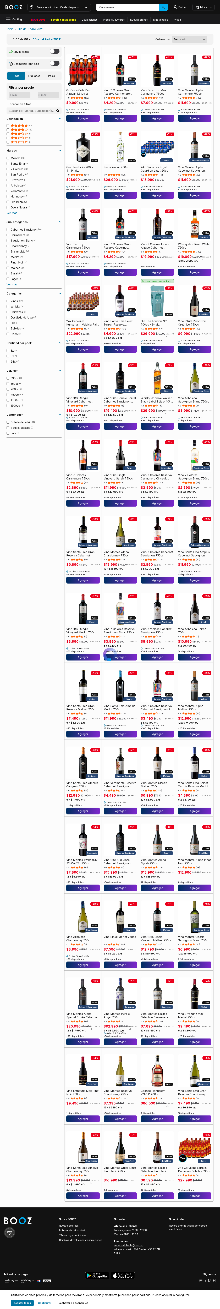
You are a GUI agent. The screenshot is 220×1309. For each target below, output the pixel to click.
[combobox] (189, 39)
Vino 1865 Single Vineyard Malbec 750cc (156, 938)
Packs (52, 75)
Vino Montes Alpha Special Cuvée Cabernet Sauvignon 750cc (82, 1015)
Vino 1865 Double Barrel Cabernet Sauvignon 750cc (120, 399)
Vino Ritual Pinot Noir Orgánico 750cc (192, 322)
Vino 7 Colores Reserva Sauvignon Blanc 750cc (119, 630)
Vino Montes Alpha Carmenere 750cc (190, 91)
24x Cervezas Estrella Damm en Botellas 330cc (194, 1169)
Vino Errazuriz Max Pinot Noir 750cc (82, 1092)
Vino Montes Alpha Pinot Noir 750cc (194, 861)
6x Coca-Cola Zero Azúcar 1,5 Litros (78, 91)
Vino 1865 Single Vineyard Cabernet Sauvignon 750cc (78, 399)
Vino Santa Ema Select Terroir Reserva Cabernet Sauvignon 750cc (118, 322)
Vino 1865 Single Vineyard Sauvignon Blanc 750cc (191, 1246)
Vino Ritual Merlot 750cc (120, 937)
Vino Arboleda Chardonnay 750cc (78, 938)
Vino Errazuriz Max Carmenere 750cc (153, 91)
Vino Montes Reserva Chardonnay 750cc (118, 1092)
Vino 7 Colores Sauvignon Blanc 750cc (193, 476)
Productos (34, 75)
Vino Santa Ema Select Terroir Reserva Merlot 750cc (193, 784)
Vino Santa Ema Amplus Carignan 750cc (82, 784)
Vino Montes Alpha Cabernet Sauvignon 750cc (191, 168)
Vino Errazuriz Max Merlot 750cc (191, 1015)
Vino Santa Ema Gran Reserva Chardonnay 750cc (192, 1092)
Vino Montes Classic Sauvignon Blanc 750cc (193, 938)
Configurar (44, 1302)
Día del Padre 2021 (30, 29)
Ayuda (177, 19)
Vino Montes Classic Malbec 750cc (154, 784)
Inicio (10, 29)
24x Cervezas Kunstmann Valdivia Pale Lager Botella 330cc (82, 322)
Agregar (83, 118)
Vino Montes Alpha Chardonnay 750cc (116, 553)
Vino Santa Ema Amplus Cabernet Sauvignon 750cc (194, 553)
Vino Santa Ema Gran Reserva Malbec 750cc (81, 707)
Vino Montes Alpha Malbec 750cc (190, 707)
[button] (132, 7)
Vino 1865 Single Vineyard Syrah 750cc (118, 476)
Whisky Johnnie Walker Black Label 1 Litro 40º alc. (156, 399)
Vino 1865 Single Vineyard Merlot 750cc (81, 630)
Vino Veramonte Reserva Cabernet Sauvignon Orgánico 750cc (120, 784)
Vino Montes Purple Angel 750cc (117, 1015)
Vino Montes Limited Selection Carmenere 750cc (154, 1015)
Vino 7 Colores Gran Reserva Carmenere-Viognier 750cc (117, 91)
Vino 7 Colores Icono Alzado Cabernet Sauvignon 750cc (155, 245)
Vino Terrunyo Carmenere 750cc (78, 245)
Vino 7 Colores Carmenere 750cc (78, 476)
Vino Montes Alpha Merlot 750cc (153, 1246)
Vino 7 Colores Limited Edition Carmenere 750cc (120, 1246)
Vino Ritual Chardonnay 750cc (81, 1246)
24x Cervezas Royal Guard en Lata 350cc (154, 168)
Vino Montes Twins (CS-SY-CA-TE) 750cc (82, 861)
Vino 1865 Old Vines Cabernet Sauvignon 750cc (117, 861)
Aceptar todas (22, 1302)
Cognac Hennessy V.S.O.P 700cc (153, 1092)
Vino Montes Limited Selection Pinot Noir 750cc (154, 1169)
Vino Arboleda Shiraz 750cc (192, 630)
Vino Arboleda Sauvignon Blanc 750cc (193, 399)
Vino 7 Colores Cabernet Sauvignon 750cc (157, 553)
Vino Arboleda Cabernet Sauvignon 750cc (156, 630)
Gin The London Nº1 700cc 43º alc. (154, 322)
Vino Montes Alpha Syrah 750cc (153, 861)
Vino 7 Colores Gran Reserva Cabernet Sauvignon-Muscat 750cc (117, 245)
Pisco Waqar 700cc (116, 167)
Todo (16, 75)
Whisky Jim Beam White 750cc (194, 245)
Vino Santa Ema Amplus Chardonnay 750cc (82, 1169)
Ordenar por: (162, 39)
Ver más (12, 213)
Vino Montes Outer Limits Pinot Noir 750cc (120, 1169)
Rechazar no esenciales (73, 1302)
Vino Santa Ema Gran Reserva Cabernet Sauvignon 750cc (80, 553)
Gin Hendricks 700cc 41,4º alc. (80, 168)
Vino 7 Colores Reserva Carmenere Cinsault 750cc (156, 476)
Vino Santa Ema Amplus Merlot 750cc (119, 707)
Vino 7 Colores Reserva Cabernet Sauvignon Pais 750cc (157, 707)
